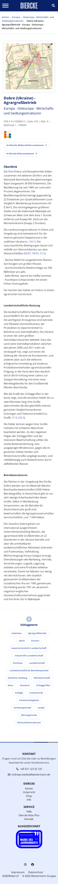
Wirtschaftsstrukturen (29, 722)
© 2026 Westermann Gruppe (39, 876)
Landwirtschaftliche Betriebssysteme (29, 670)
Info (29, 799)
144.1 (32, 241)
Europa (16, 17)
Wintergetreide (29, 715)
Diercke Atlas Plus (29, 815)
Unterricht (29, 792)
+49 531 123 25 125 (31, 769)
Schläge (19, 692)
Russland (25, 685)
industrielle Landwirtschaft (29, 655)
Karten (5, 17)
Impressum (18, 872)
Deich (22, 640)
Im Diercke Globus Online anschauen (25, 145)
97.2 (42, 253)
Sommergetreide (22, 707)
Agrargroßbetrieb (37, 633)
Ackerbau (16, 633)
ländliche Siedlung (17, 677)
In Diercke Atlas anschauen (20, 153)
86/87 (27, 253)
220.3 (21, 417)
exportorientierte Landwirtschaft (29, 648)
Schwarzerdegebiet (29, 700)
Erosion (35, 640)
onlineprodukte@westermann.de (31, 774)
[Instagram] (25, 864)
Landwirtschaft (37, 662)
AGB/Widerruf (10, 876)
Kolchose (18, 662)
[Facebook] (32, 864)
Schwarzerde (36, 692)
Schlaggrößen (43, 685)
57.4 (14, 417)
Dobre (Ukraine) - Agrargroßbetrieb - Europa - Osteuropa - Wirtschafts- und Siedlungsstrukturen (23, 24)
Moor (10, 685)
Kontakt (29, 819)
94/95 (35, 253)
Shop (29, 796)
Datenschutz (35, 872)
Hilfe (29, 811)
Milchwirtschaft (42, 677)
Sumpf (41, 707)
